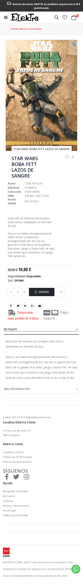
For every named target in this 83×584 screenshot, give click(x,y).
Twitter (18, 306)
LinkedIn (25, 306)
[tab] (41, 329)
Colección (14, 192)
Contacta (8, 501)
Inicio (3, 29)
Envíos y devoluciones (16, 505)
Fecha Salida (12, 201)
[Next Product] (72, 157)
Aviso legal (9, 510)
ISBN (11, 196)
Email (39, 306)
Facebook (11, 306)
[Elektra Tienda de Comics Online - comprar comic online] (24, 17)
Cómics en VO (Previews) (17, 457)
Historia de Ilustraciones (17, 461)
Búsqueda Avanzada (15, 491)
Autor (12, 183)
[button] (65, 17)
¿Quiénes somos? (13, 452)
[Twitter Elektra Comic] (16, 477)
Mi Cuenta (9, 496)
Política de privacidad (15, 515)
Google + (32, 306)
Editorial (13, 187)
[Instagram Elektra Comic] (26, 477)
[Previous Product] (67, 157)
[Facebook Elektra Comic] (7, 477)
